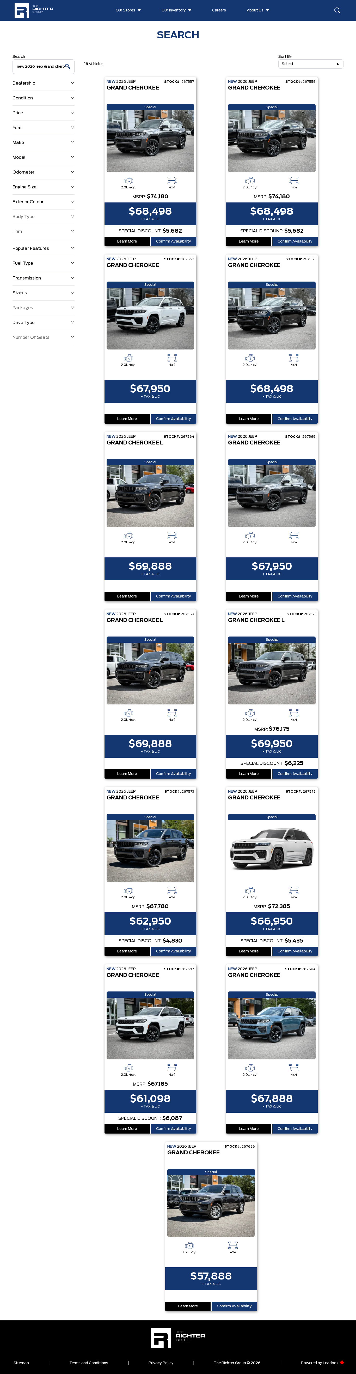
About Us (255, 10)
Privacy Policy (161, 1363)
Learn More (127, 241)
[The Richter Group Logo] (36, 10)
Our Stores (125, 10)
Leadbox (331, 1363)
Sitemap (21, 1363)
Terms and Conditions (88, 1363)
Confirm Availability (173, 241)
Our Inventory (174, 10)
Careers (219, 10)
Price (18, 113)
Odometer (23, 172)
